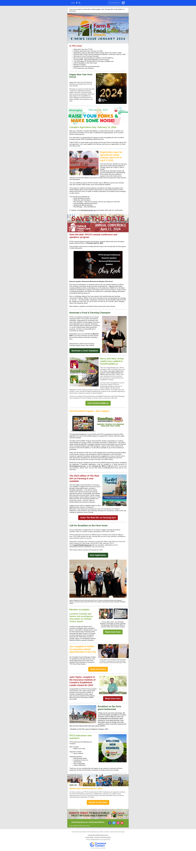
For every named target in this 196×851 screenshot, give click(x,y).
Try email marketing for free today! (98, 848)
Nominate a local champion (84, 351)
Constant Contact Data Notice (102, 837)
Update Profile (89, 837)
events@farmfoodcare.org (82, 545)
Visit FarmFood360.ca (98, 403)
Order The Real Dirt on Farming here (98, 517)
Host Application (98, 555)
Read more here (113, 632)
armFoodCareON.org (97, 822)
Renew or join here (98, 802)
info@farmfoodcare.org (88, 210)
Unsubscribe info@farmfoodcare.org (98, 835)
